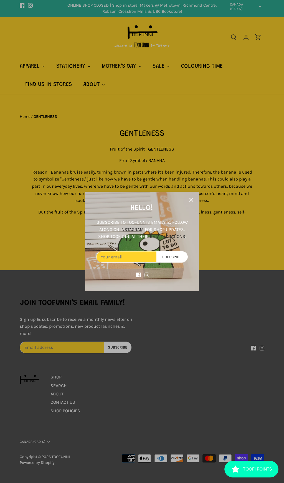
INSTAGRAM (132, 229)
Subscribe (172, 257)
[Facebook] (138, 274)
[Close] (191, 200)
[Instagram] (146, 274)
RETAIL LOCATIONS (167, 236)
